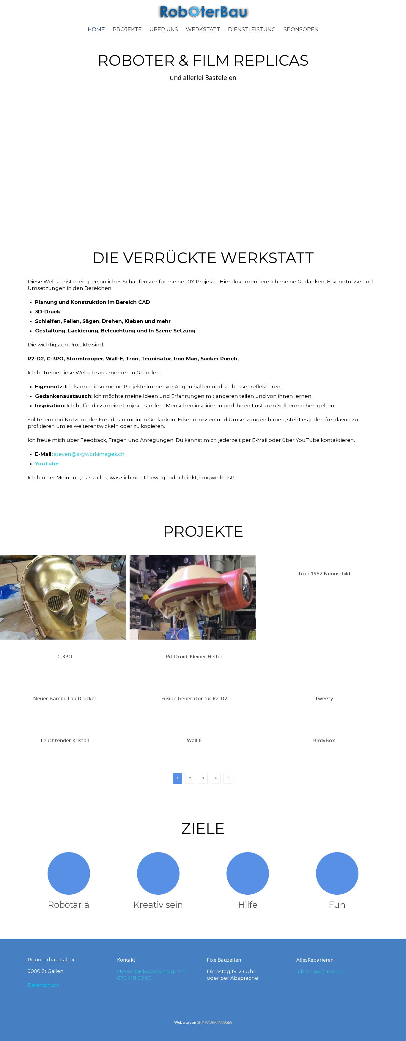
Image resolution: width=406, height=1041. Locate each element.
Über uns (164, 29)
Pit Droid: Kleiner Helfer (194, 656)
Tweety (324, 698)
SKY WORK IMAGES (214, 1022)
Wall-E (194, 740)
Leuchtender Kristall (65, 740)
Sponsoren (301, 29)
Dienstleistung (252, 29)
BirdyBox (324, 740)
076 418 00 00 (134, 978)
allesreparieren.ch (319, 971)
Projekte (127, 29)
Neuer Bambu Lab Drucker (65, 698)
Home (96, 29)
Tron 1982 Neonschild (324, 573)
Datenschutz (43, 985)
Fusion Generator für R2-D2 (194, 698)
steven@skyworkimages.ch (89, 454)
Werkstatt (203, 29)
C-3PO (64, 656)
